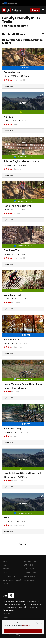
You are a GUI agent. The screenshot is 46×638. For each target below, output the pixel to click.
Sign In (35, 10)
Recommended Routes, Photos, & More (22, 41)
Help (4, 565)
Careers (6, 617)
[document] (23, 627)
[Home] (13, 10)
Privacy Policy (26, 625)
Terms (28, 635)
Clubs (5, 572)
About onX (6, 614)
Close (23, 630)
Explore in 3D (8, 86)
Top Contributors (9, 576)
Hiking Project (29, 569)
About (5, 561)
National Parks (29, 580)
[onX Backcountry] (10, 3)
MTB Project (28, 565)
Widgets (6, 569)
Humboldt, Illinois (13, 33)
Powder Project (29, 576)
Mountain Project (30, 561)
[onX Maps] (8, 597)
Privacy (35, 635)
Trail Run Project (30, 572)
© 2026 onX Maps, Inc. (16, 635)
